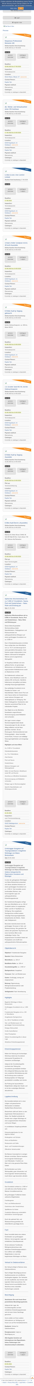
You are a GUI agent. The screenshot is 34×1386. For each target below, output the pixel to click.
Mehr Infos (13, 8)
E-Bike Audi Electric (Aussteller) (16, 523)
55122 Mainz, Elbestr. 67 (12, 77)
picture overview (10, 56)
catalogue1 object (23, 56)
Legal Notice (22, 1382)
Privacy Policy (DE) (13, 1382)
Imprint (4, 1382)
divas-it (24, 1380)
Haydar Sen (8, 82)
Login (18, 18)
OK (21, 8)
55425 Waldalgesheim (11, 823)
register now (18, 22)
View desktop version (17, 10)
